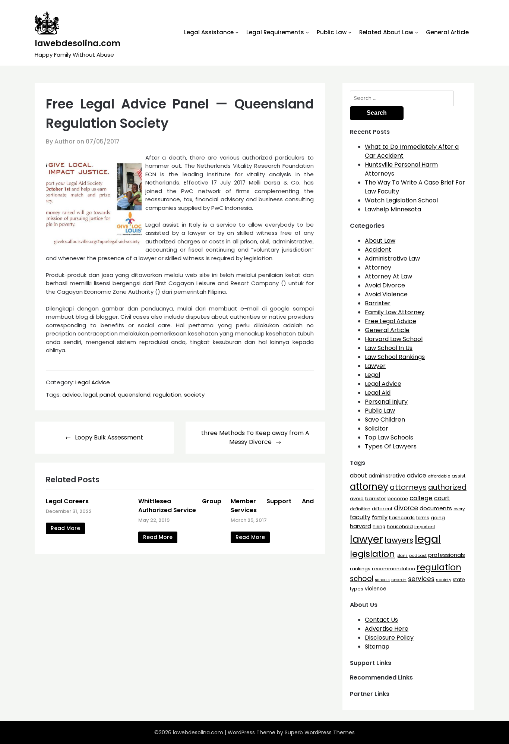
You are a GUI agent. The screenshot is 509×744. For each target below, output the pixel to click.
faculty (360, 517)
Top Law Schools (389, 437)
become (398, 498)
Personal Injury (386, 401)
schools (382, 580)
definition (360, 509)
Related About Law (386, 32)
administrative (387, 475)
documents (436, 508)
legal (90, 394)
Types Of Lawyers (391, 446)
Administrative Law (392, 258)
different (382, 508)
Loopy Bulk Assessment (109, 437)
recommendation (393, 568)
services (421, 578)
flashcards (402, 517)
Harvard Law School (394, 339)
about (358, 475)
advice (71, 394)
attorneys (408, 487)
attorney (369, 486)
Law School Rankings (395, 357)
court (442, 498)
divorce (406, 508)
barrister (375, 498)
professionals (446, 555)
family (380, 517)
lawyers (399, 540)
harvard (360, 526)
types (356, 588)
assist (458, 476)
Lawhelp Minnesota (393, 209)
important (424, 527)
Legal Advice (92, 382)
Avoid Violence (386, 294)
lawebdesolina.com (77, 43)
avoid (357, 498)
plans (402, 555)
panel (107, 394)
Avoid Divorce (385, 285)
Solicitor (376, 428)
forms (422, 518)
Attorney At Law (388, 276)
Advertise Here (386, 628)
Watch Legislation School (401, 200)
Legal (372, 375)
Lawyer (375, 366)
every (459, 509)
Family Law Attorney (394, 312)
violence (375, 588)
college (421, 498)
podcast (418, 555)
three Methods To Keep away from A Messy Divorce (255, 437)
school (361, 579)
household (400, 526)
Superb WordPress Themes (320, 732)
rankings (360, 568)
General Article (447, 32)
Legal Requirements (275, 32)
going (438, 517)
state (459, 579)
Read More (65, 528)
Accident (378, 249)
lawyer (366, 539)
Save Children (385, 419)
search (399, 580)
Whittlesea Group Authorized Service (179, 505)
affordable (439, 476)
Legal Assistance (209, 32)
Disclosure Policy (389, 637)
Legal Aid (378, 392)
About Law (380, 240)
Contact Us (381, 619)
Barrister (378, 303)
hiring (379, 527)
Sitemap (377, 646)
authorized (447, 487)
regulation (167, 394)
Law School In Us (388, 348)
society (194, 394)
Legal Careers (67, 501)
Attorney (378, 267)
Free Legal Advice (390, 321)
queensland (134, 394)
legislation (372, 554)
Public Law (332, 32)
